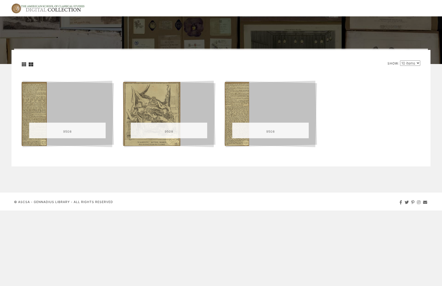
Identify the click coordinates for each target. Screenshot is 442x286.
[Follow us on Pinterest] (413, 202)
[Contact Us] (425, 202)
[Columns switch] (24, 64)
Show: (393, 63)
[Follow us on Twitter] (407, 202)
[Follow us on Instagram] (419, 202)
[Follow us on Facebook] (401, 202)
